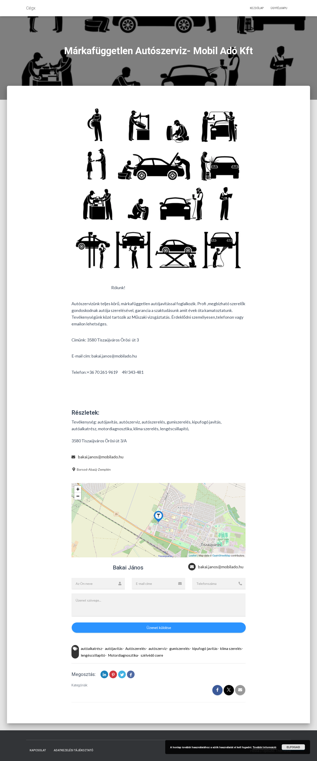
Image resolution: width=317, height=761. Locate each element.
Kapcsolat (38, 750)
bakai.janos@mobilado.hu (100, 456)
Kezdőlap (257, 8)
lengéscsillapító (93, 655)
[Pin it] (113, 674)
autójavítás (114, 648)
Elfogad (293, 747)
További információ (264, 747)
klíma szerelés (231, 648)
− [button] (77, 496)
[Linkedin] (104, 674)
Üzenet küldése (158, 627)
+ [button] (77, 489)
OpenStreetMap (221, 555)
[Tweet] (122, 674)
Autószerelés (135, 648)
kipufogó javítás (204, 648)
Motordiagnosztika (123, 655)
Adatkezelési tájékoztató (73, 750)
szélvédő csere (152, 655)
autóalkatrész (91, 648)
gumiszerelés (179, 648)
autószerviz (158, 648)
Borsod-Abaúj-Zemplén (93, 469)
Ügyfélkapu (279, 8)
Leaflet (193, 555)
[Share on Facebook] (131, 674)
